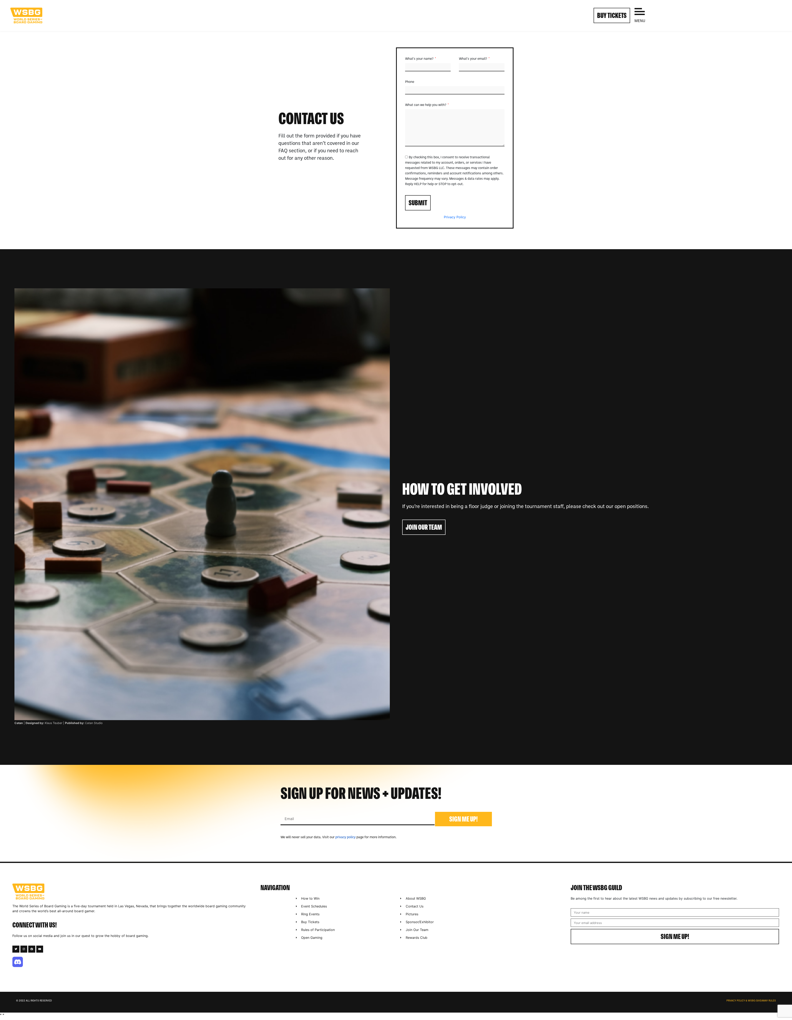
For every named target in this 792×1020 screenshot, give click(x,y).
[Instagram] (23, 949)
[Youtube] (39, 949)
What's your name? (419, 59)
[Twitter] (15, 949)
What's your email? (473, 59)
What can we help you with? (426, 105)
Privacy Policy (455, 217)
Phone (409, 82)
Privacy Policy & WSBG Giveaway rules (751, 1001)
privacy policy (345, 837)
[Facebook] (31, 949)
